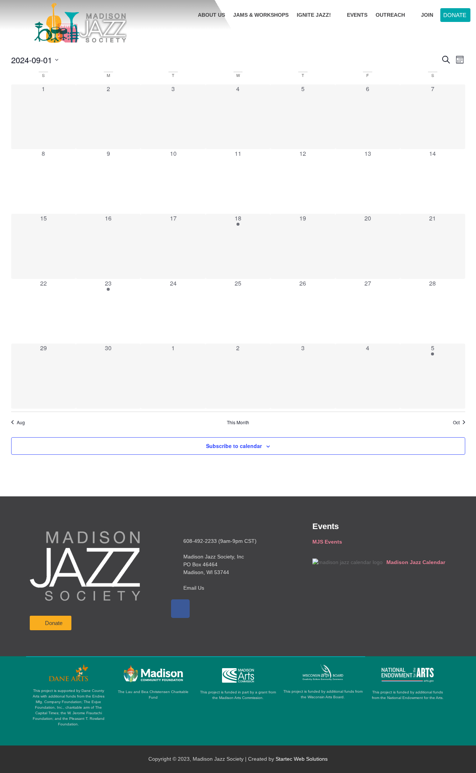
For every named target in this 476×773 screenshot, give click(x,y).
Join (427, 15)
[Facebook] (180, 608)
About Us (211, 15)
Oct (456, 422)
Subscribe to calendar (234, 446)
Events (357, 15)
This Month (238, 422)
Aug (21, 422)
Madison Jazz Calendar (415, 562)
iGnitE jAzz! (314, 15)
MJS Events (327, 542)
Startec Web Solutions (302, 759)
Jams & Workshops (261, 15)
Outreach (390, 15)
